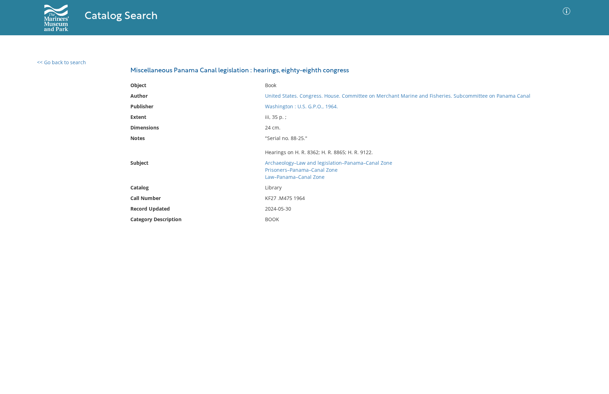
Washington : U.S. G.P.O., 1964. (301, 106)
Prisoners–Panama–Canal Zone (301, 169)
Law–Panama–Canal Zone (295, 177)
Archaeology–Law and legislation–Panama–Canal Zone (328, 162)
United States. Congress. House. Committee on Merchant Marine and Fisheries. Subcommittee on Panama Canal (397, 95)
